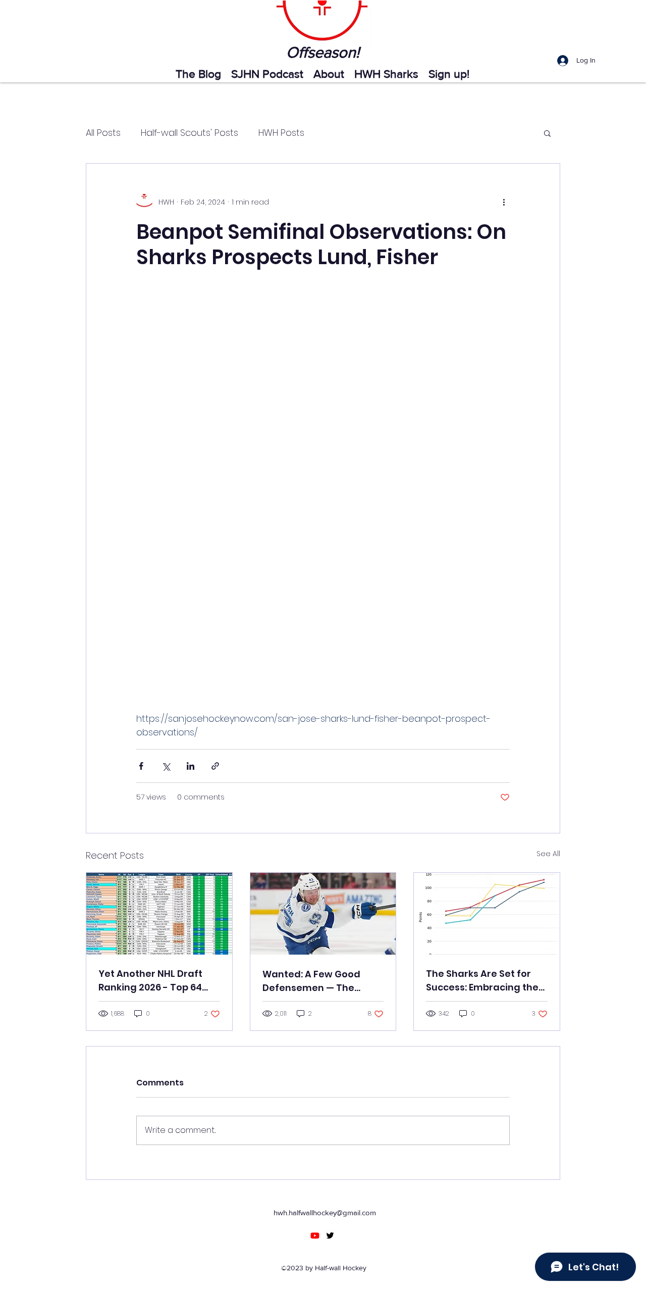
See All (548, 854)
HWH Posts (281, 132)
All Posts (103, 132)
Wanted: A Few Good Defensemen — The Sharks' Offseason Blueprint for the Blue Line (322, 981)
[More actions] (504, 202)
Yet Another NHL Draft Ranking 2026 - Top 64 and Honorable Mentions (157, 980)
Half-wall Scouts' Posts (189, 132)
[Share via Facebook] (141, 766)
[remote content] (323, 502)
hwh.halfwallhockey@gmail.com (325, 1212)
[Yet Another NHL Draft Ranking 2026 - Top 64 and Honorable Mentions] (159, 914)
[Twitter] (330, 1235)
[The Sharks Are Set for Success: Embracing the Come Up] (487, 914)
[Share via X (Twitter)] (166, 766)
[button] (547, 133)
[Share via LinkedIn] (190, 766)
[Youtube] (315, 1235)
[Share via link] (215, 766)
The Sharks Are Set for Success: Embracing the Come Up (482, 980)
